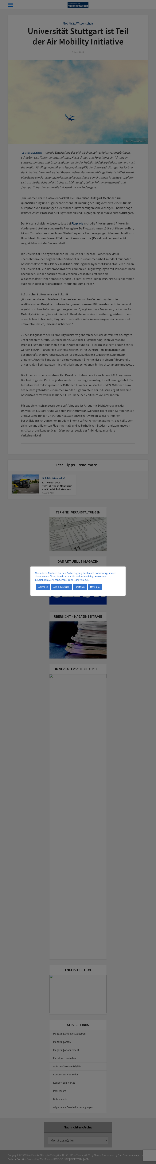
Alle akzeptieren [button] (61, 587)
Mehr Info (95, 587)
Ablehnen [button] (43, 587)
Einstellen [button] (80, 587)
